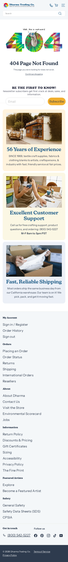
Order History (13, 331)
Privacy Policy (13, 464)
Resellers (9, 381)
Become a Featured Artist (22, 491)
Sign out (9, 337)
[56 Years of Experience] (34, 128)
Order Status (12, 357)
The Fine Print (13, 470)
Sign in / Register (15, 324)
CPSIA (7, 517)
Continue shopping (34, 74)
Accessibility (12, 458)
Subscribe (56, 101)
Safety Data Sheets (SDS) (21, 511)
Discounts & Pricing (17, 440)
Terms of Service (42, 551)
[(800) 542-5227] (50, 5)
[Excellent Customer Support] (34, 192)
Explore (8, 485)
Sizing (7, 452)
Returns (8, 363)
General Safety (14, 505)
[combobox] (34, 13)
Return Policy (13, 434)
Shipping (9, 369)
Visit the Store (13, 408)
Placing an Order (15, 351)
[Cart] (56, 5)
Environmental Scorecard (22, 414)
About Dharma (14, 396)
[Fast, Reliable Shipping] (34, 261)
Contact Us (11, 402)
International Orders (18, 375)
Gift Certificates (15, 446)
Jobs (6, 420)
